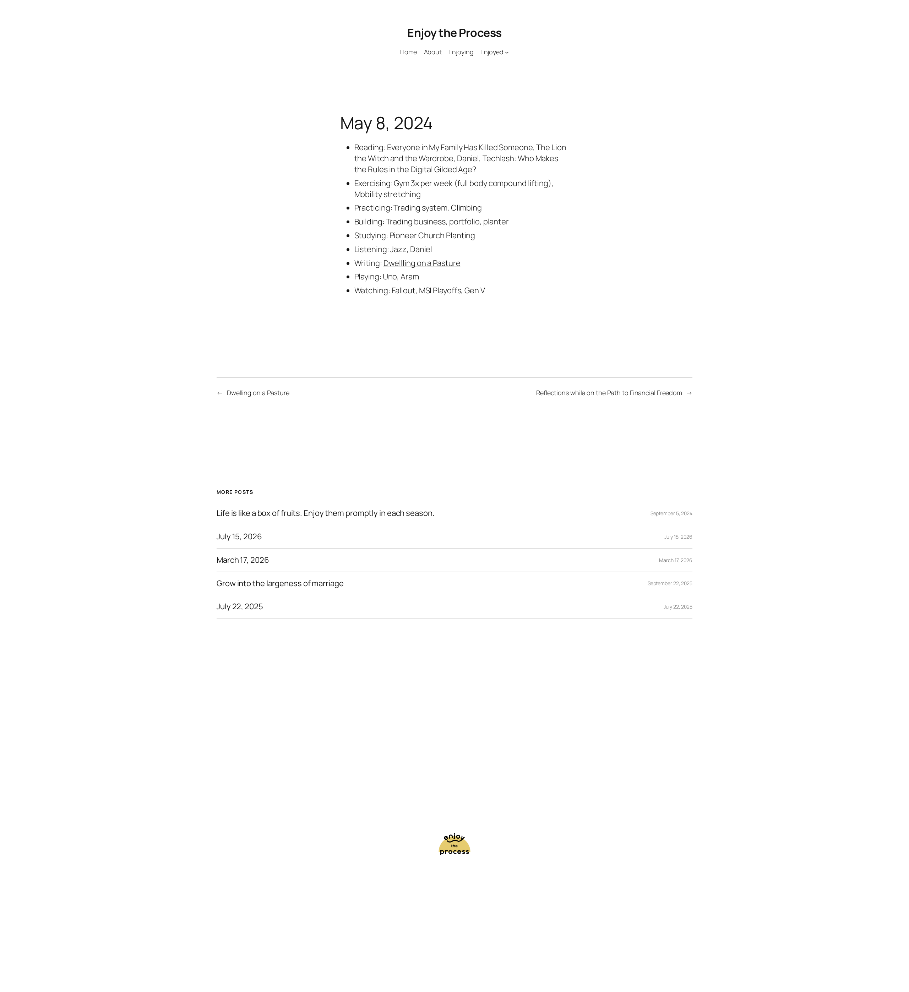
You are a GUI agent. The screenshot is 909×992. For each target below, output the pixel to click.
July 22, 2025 (240, 606)
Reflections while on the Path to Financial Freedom (609, 392)
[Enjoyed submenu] (507, 52)
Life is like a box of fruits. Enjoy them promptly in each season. (326, 513)
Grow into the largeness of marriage (280, 583)
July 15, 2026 (239, 536)
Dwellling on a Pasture (422, 263)
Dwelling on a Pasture (258, 392)
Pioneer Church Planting (432, 235)
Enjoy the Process (454, 32)
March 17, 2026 (243, 560)
